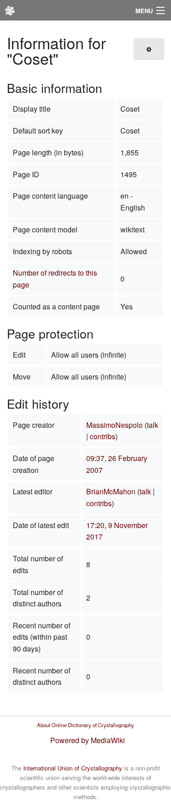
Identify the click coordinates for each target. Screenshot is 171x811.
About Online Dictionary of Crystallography (85, 725)
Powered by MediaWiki (87, 740)
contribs (102, 436)
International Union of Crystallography (72, 768)
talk (152, 425)
